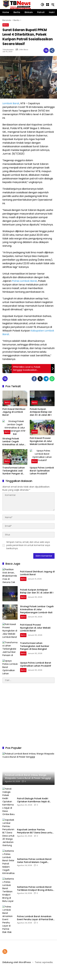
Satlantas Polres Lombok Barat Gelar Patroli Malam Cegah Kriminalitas (34, 861)
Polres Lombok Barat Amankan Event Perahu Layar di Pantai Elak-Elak (35, 918)
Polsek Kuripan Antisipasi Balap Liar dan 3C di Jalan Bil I (41, 412)
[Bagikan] (52, 50)
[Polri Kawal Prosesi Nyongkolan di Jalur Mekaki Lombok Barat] (42, 427)
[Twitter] (40, 378)
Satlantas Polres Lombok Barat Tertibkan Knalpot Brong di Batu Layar (35, 889)
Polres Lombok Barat (24, 281)
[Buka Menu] (47, 4)
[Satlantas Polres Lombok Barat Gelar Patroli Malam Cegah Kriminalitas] (8, 862)
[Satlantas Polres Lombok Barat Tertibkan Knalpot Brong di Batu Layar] (8, 890)
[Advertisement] (28, 714)
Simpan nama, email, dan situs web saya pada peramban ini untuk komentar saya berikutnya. (28, 545)
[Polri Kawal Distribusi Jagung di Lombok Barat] (14, 398)
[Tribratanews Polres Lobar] (16, 4)
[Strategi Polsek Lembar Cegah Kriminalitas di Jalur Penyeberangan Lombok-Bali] (14, 428)
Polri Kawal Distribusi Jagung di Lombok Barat (13, 412)
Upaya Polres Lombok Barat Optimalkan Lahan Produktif (42, 470)
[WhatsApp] (52, 378)
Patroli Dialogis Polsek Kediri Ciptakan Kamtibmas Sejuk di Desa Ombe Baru (33, 800)
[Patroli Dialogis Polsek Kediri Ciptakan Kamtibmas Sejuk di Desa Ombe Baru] (8, 801)
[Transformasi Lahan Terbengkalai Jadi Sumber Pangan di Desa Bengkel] (14, 457)
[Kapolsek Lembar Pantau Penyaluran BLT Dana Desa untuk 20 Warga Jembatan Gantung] (8, 832)
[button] (42, 4)
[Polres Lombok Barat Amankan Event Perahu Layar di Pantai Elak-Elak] (8, 919)
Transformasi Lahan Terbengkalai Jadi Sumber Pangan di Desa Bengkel (13, 470)
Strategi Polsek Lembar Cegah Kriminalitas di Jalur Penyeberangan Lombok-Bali (13, 441)
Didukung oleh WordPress (16, 962)
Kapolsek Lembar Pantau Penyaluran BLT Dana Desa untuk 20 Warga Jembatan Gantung (35, 831)
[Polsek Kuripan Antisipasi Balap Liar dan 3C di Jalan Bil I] (42, 398)
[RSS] (4, 951)
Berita (5, 25)
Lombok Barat (10, 103)
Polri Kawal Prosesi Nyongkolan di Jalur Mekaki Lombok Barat (42, 441)
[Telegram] (46, 378)
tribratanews (8, 49)
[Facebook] (34, 378)
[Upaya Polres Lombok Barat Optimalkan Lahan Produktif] (42, 457)
